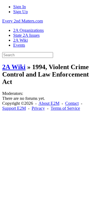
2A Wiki (14, 67)
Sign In (19, 6)
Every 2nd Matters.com (22, 21)
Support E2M (14, 108)
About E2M (48, 103)
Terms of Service (65, 108)
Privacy (38, 108)
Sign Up (20, 11)
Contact (72, 103)
